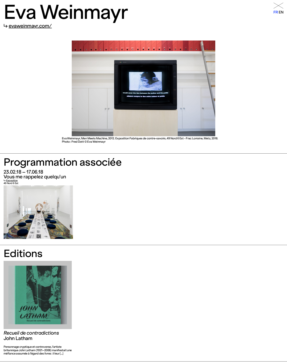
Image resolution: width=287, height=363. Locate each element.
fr (275, 12)
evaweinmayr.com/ (30, 26)
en (281, 12)
